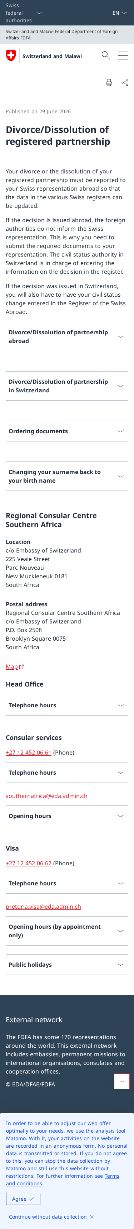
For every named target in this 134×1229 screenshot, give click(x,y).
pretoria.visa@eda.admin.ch (43, 906)
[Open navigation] (123, 55)
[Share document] (125, 82)
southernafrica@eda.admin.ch (47, 796)
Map (12, 666)
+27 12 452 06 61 (28, 752)
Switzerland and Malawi (52, 56)
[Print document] (109, 82)
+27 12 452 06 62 (28, 863)
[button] (122, 1081)
